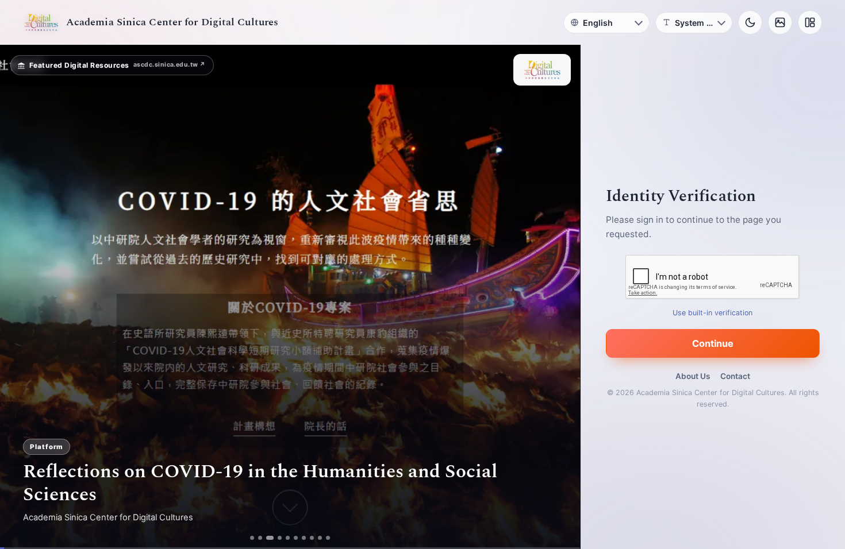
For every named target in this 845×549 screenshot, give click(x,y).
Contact (735, 376)
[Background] (780, 22)
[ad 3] (270, 538)
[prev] (20, 297)
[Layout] (810, 22)
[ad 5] (291, 538)
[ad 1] (250, 538)
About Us (692, 376)
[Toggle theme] (750, 22)
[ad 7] (307, 538)
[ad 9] (323, 538)
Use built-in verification (713, 312)
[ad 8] (315, 538)
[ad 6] (299, 538)
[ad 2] (258, 538)
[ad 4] (283, 538)
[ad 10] (331, 538)
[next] (559, 297)
